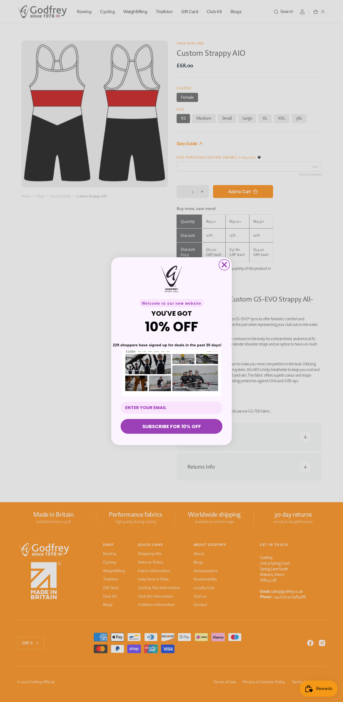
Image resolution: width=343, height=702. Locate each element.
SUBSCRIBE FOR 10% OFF (171, 426)
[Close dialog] (224, 264)
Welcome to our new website (171, 303)
